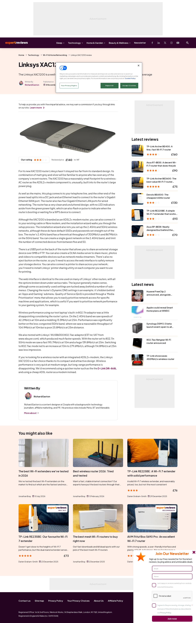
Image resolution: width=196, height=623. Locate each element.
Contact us (25, 600)
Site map (39, 600)
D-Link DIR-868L (107, 368)
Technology (74, 42)
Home (21, 55)
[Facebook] (152, 43)
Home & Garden (95, 42)
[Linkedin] (158, 43)
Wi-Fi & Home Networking (55, 55)
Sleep (59, 42)
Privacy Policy (55, 600)
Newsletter (140, 42)
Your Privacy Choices (78, 600)
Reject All (109, 86)
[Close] (138, 65)
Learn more (36, 107)
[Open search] (187, 43)
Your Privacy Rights (69, 86)
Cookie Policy (130, 78)
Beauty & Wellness (118, 42)
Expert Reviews (14, 42)
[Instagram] (171, 43)
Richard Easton (32, 85)
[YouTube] (178, 43)
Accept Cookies (129, 86)
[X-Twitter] (165, 43)
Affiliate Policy (115, 600)
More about (30, 413)
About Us (99, 600)
